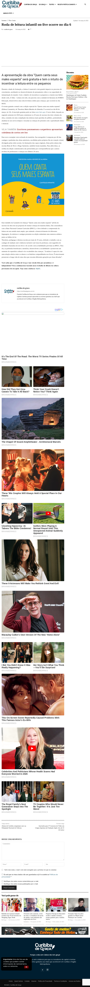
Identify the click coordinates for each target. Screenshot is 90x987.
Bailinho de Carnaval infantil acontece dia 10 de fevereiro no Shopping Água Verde (11, 915)
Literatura (4, 20)
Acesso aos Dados (74, 981)
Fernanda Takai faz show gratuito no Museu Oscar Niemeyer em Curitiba (76, 915)
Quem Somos (18, 981)
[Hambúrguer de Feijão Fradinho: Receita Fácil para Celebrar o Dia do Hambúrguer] (77, 82)
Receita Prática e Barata (66, 4)
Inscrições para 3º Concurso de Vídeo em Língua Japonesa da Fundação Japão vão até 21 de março (49, 828)
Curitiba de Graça (30, 4)
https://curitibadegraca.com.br (25, 291)
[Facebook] (71, 29)
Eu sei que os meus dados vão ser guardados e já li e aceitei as (30, 876)
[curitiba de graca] (9, 293)
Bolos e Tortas (77, 115)
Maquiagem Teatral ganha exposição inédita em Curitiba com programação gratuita (81, 140)
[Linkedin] (41, 279)
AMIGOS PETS (7, 13)
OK (26, 967)
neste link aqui (40, 112)
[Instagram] (47, 970)
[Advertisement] (45, 48)
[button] (85, 4)
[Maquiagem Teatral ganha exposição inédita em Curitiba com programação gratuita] (69, 138)
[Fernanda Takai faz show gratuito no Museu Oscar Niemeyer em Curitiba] (78, 905)
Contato (27, 981)
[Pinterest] (81, 29)
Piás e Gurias (12, 20)
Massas (75, 105)
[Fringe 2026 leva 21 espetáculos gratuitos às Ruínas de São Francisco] (69, 127)
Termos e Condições (60, 981)
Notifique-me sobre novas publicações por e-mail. (21, 884)
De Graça (42, 4)
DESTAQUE (77, 124)
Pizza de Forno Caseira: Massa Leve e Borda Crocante (80, 108)
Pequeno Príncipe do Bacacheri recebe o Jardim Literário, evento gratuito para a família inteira (55, 916)
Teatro (51, 4)
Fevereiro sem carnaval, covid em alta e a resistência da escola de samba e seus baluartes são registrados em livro (33, 916)
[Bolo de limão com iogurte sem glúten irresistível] (69, 118)
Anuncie (33, 981)
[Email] (46, 279)
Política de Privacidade (45, 981)
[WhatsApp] (36, 279)
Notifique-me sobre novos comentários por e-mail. (21, 881)
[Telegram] (51, 279)
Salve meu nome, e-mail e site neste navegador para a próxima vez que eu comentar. (30, 870)
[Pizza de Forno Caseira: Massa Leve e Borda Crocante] (69, 107)
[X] (76, 29)
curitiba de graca (8, 29)
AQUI (38, 268)
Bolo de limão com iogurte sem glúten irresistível (81, 118)
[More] (86, 29)
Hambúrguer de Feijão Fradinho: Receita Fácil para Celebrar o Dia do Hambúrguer (76, 97)
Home (11, 981)
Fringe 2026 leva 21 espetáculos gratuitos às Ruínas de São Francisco (80, 128)
